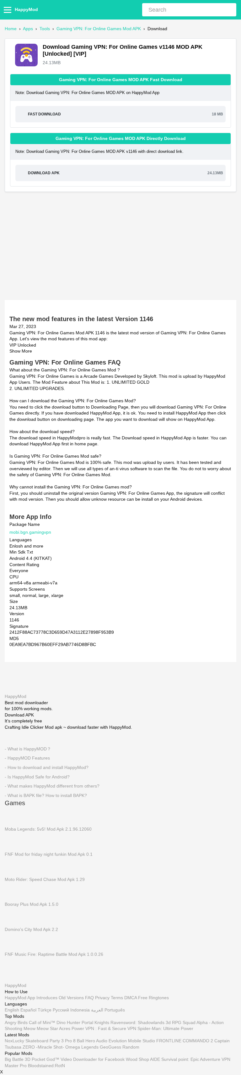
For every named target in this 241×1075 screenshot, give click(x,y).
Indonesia (80, 1010)
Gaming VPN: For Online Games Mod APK (98, 28)
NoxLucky (14, 1041)
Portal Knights (95, 1022)
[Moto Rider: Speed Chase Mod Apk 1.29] (14, 866)
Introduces (46, 997)
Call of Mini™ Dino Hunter (54, 1022)
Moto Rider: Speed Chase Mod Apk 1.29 (45, 879)
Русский (61, 1010)
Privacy (102, 997)
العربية (97, 1010)
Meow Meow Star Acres (47, 1028)
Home (11, 28)
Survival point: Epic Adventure (190, 1059)
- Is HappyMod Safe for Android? (37, 776)
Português (114, 1010)
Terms (117, 997)
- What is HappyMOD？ (28, 748)
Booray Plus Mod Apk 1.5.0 (31, 904)
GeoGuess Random (119, 1047)
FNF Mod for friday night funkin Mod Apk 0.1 (49, 853)
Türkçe (44, 1010)
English (12, 1010)
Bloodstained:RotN (46, 1065)
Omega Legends (82, 1047)
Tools (45, 28)
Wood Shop (137, 1059)
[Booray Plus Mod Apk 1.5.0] (14, 891)
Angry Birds (16, 1022)
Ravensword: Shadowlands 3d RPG (145, 1022)
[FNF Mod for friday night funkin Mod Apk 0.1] (14, 841)
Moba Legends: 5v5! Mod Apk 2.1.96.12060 (48, 829)
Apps (28, 28)
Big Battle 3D (17, 1059)
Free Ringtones (153, 997)
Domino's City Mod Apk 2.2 (31, 929)
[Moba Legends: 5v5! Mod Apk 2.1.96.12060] (14, 816)
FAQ (89, 997)
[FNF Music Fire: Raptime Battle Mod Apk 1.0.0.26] (14, 941)
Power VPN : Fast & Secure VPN (104, 1028)
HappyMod (26, 9)
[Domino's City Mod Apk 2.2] (14, 916)
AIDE (155, 1059)
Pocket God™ (45, 1059)
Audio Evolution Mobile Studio (125, 1041)
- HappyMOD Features (27, 757)
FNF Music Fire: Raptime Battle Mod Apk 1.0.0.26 (54, 954)
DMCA (130, 997)
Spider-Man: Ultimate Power (165, 1028)
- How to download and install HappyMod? (46, 767)
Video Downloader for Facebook (93, 1059)
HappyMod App (20, 997)
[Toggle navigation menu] (8, 10)
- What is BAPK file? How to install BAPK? (46, 795)
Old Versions (71, 997)
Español (28, 1010)
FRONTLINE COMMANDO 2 (184, 1041)
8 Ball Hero (84, 1041)
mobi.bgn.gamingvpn (30, 531)
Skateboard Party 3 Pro (48, 1041)
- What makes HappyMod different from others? (52, 785)
